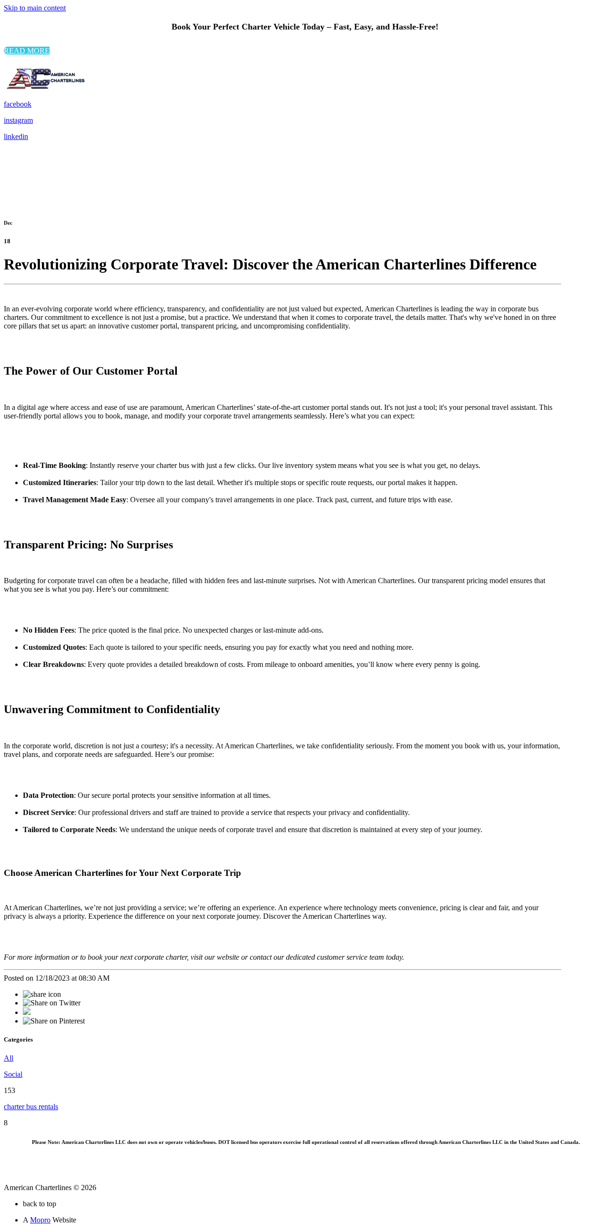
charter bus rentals (31, 1107)
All (8, 1058)
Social (13, 1074)
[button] (27, 51)
